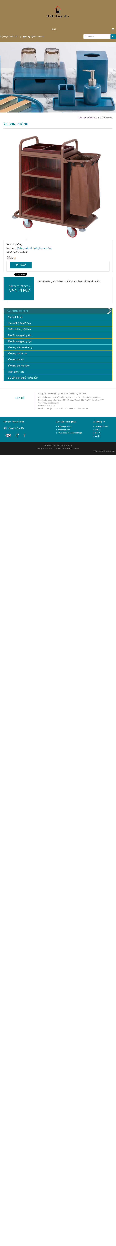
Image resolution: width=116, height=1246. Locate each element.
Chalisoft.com (110, 451)
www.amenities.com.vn (78, 408)
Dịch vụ (97, 430)
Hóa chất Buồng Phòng (19, 323)
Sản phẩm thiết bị (17, 311)
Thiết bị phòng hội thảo (19, 329)
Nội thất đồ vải (15, 317)
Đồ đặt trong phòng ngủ (20, 341)
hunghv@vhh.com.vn (34, 36)
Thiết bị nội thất (16, 371)
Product (94, 118)
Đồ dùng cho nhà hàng (19, 365)
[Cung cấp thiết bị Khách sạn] (58, 13)
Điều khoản (47, 445)
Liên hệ (97, 436)
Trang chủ (83, 118)
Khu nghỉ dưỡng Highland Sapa (70, 433)
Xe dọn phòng (45, 248)
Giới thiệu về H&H (101, 427)
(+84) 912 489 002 (10, 36)
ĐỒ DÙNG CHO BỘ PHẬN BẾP (23, 378)
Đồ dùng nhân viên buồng (28, 248)
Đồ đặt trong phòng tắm (20, 335)
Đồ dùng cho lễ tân (17, 353)
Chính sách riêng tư (59, 445)
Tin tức (97, 433)
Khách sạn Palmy (64, 427)
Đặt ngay (20, 265)
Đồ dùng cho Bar (16, 359)
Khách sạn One (64, 430)
